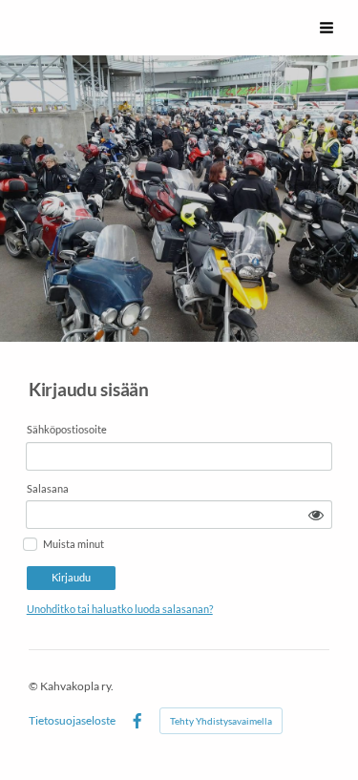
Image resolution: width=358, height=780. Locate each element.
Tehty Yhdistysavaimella (221, 721)
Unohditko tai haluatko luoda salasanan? (120, 608)
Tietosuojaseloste (72, 721)
